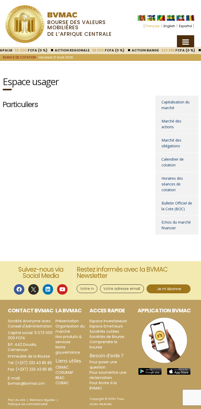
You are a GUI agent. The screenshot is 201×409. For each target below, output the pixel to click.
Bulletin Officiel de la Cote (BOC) (176, 206)
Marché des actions (171, 124)
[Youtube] (62, 289)
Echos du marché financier (176, 225)
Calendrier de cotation (172, 162)
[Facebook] (19, 289)
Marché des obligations (171, 143)
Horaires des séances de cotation (172, 184)
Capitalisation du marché (175, 105)
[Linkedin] (48, 289)
